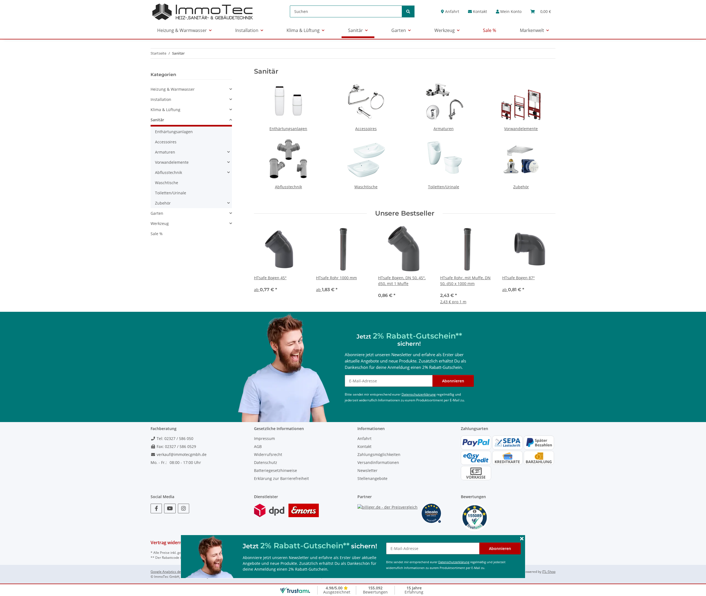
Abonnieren (500, 548)
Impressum (264, 438)
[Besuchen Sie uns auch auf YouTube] (169, 508)
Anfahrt (451, 11)
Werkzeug (160, 223)
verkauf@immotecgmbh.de (181, 454)
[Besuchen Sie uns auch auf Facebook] (156, 508)
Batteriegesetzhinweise (275, 470)
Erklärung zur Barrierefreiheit (281, 478)
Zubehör (521, 186)
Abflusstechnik (288, 186)
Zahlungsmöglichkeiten (378, 454)
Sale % (157, 233)
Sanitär (157, 119)
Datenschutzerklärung (453, 562)
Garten (157, 213)
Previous (263, 264)
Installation (161, 99)
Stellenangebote (372, 478)
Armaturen (444, 128)
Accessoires (366, 128)
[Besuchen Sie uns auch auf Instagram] (183, 508)
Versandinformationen (378, 462)
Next (546, 264)
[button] (508, 11)
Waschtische (366, 186)
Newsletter (367, 470)
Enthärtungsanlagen (288, 128)
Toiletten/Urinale (443, 186)
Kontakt (479, 11)
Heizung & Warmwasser (173, 89)
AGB (258, 446)
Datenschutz (265, 462)
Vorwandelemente (521, 128)
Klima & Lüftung (165, 109)
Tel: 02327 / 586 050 (174, 438)
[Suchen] (408, 11)
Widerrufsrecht (268, 454)
